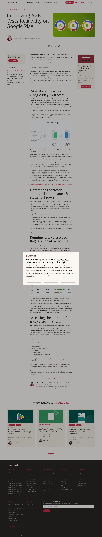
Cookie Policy (29, 275)
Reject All (34, 281)
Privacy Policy (36, 275)
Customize (51, 281)
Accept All (68, 281)
